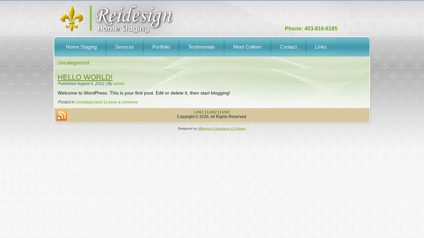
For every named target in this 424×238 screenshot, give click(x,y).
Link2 (212, 112)
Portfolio (161, 47)
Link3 (225, 112)
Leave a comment (122, 102)
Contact (288, 47)
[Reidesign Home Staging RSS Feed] (61, 115)
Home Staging (81, 47)
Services (124, 47)
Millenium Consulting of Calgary (221, 128)
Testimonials (201, 47)
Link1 (199, 112)
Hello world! (85, 77)
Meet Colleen (247, 47)
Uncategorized (89, 102)
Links (321, 47)
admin (119, 83)
